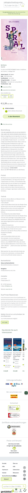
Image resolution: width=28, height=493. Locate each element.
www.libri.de (9, 289)
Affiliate (15, 476)
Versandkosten (17, 446)
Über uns (15, 463)
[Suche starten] (24, 486)
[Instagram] (24, 475)
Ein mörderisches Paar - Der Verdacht (17, 357)
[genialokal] (7, 491)
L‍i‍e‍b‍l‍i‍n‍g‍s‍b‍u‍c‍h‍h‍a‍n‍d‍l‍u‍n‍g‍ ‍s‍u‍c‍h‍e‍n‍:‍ (13, 2)
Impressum (5, 469)
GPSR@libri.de (8, 286)
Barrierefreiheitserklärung (7, 476)
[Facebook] (24, 467)
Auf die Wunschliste (7, 124)
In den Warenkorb (14, 116)
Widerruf (6, 479)
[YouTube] (24, 479)
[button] (16, 491)
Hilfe (3, 466)
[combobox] (12, 486)
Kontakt (4, 463)
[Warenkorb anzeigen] (25, 491)
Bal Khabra (4, 65)
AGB (14, 466)
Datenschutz (16, 469)
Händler (4, 473)
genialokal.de (8, 12)
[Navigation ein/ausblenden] (20, 490)
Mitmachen (16, 473)
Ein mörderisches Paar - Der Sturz (8, 356)
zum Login (4, 322)
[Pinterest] (24, 471)
